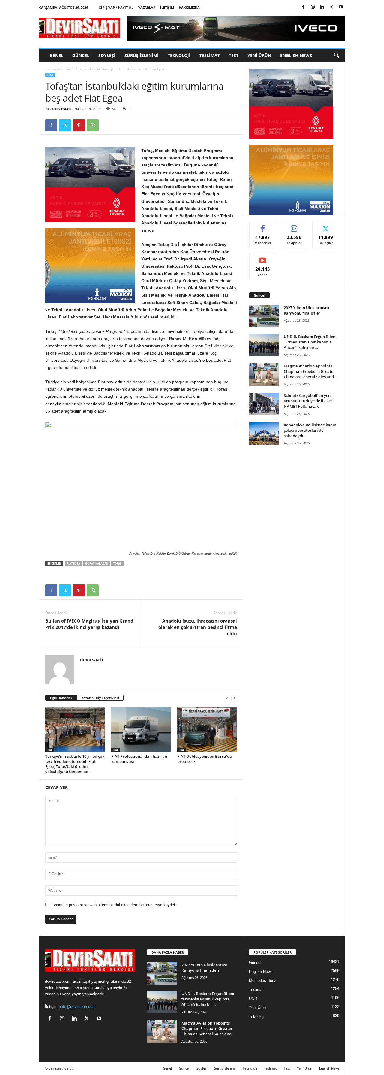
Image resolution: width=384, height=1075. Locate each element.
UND (253, 998)
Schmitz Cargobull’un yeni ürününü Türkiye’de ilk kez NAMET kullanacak (308, 401)
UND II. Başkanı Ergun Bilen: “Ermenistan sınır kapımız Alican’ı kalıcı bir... (310, 342)
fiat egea (73, 563)
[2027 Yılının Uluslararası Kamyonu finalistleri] (264, 316)
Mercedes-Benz (262, 980)
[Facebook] (303, 7)
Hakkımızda (189, 7)
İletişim (167, 7)
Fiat (67, 69)
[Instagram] (312, 7)
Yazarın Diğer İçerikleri (100, 698)
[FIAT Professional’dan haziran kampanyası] (141, 729)
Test (233, 55)
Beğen (262, 226)
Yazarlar (146, 7)
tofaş (117, 563)
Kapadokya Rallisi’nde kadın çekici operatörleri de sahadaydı (310, 430)
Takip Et (294, 226)
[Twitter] (331, 7)
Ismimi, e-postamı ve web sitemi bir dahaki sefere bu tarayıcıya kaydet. (114, 905)
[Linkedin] (322, 7)
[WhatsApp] (93, 125)
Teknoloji (179, 55)
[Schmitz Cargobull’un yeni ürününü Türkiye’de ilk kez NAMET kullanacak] (264, 404)
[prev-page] (227, 698)
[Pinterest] (79, 125)
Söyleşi (107, 55)
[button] (336, 55)
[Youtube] (340, 7)
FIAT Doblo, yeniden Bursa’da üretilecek (204, 759)
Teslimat (210, 55)
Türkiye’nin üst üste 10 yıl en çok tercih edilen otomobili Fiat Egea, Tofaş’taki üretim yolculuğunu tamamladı (74, 764)
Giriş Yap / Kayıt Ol (116, 7)
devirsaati (62, 108)
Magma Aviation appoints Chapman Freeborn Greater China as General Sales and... (311, 371)
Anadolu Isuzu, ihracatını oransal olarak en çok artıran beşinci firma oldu (197, 627)
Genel (56, 55)
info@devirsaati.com (78, 1006)
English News (296, 55)
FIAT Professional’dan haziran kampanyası (139, 759)
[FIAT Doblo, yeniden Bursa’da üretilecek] (207, 729)
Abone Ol (262, 257)
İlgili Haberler (61, 698)
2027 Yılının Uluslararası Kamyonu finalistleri (306, 310)
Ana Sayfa (52, 69)
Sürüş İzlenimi (141, 55)
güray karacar (96, 563)
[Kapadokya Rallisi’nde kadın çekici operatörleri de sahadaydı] (264, 433)
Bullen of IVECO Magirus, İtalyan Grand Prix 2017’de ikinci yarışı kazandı (89, 624)
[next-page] (234, 698)
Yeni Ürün (259, 55)
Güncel (80, 55)
